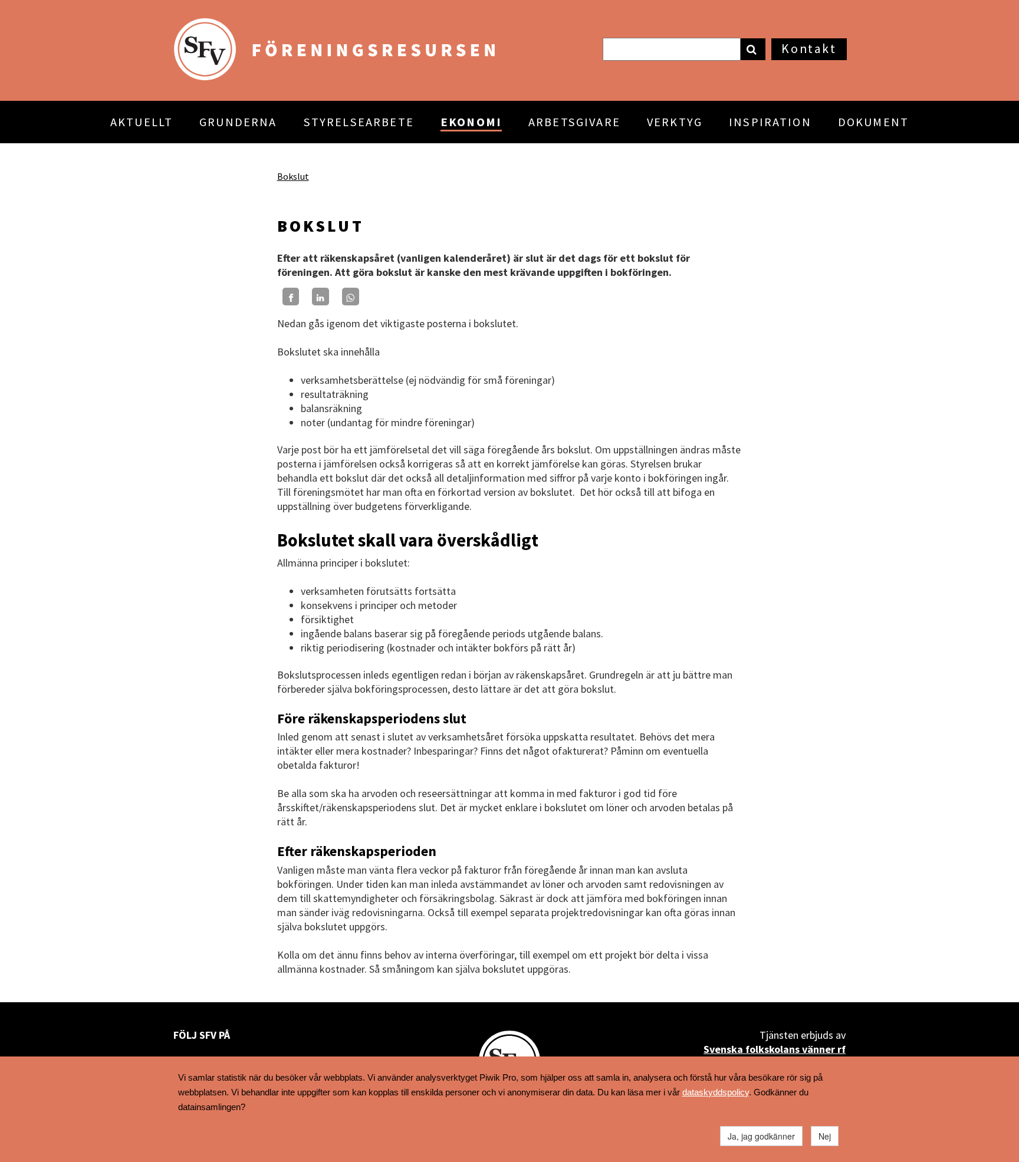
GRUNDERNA (238, 122)
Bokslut (293, 176)
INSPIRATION (770, 122)
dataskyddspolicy (715, 1092)
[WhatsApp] (350, 296)
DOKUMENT (873, 122)
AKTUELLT (141, 122)
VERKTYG (674, 122)
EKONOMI (471, 122)
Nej (825, 1136)
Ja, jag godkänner (761, 1136)
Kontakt (808, 49)
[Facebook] (291, 296)
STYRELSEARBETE (359, 122)
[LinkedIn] (320, 296)
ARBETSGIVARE (574, 122)
